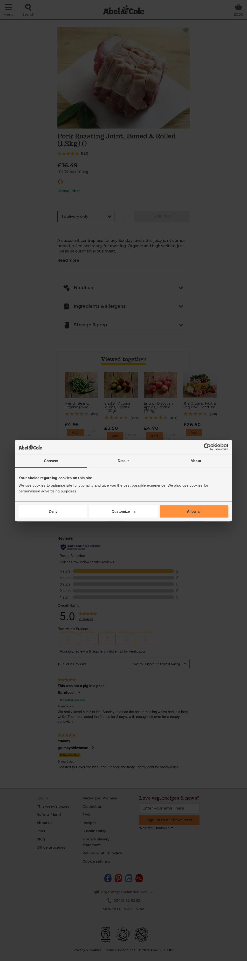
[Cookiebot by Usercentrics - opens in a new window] (207, 446)
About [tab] (196, 461)
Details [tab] (124, 461)
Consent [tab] (51, 461)
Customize (121, 511)
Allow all (194, 511)
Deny (53, 511)
